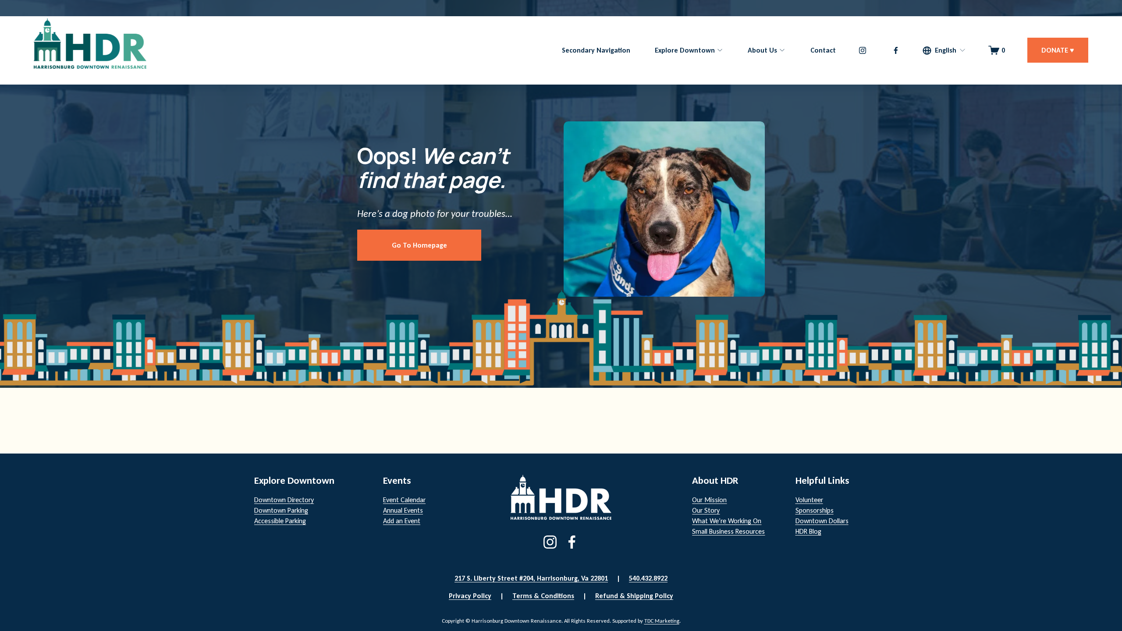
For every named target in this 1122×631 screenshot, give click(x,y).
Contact (823, 50)
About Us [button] (762, 50)
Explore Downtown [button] (685, 50)
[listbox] (944, 50)
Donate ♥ (1057, 50)
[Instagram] (862, 50)
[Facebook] (895, 50)
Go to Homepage (419, 245)
